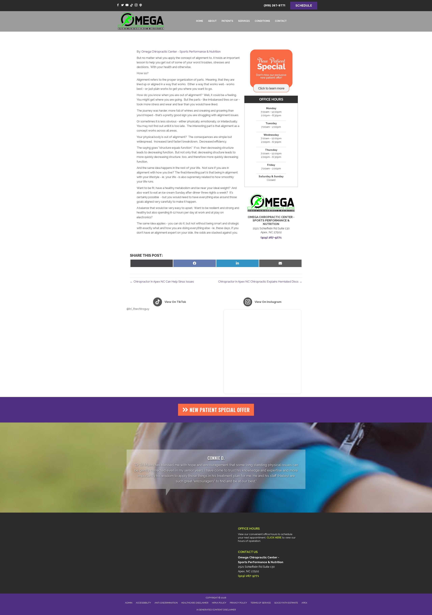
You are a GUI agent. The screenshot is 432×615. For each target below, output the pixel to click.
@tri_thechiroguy (138, 308)
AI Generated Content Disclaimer (216, 609)
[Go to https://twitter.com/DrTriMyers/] (122, 5)
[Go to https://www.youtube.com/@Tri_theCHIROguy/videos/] (127, 5)
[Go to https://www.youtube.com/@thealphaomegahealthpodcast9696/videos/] (140, 5)
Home (199, 21)
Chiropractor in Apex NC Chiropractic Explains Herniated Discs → (260, 281)
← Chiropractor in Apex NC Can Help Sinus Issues (162, 281)
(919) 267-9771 (274, 5)
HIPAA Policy (219, 602)
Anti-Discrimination (166, 602)
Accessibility (143, 602)
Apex (304, 602)
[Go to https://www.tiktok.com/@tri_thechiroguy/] (131, 5)
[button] (216, 410)
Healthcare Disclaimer (194, 602)
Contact (281, 21)
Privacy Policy (238, 602)
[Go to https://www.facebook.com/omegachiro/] (117, 5)
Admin (128, 602)
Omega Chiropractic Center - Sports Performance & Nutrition (181, 51)
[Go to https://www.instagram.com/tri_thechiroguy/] (136, 5)
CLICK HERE (274, 537)
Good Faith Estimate (286, 602)
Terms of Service (261, 602)
